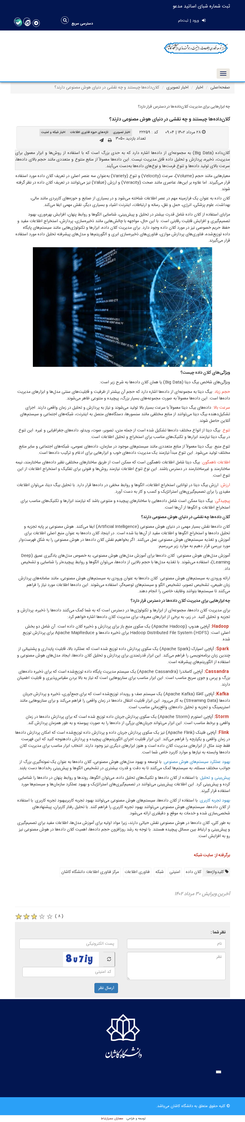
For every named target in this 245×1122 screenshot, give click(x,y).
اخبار (199, 87)
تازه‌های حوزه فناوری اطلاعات (89, 132)
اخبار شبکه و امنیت (53, 132)
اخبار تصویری (177, 87)
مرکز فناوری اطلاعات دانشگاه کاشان (90, 872)
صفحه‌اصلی (220, 87)
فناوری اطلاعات (137, 872)
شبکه (159, 872)
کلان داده (193, 872)
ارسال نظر (106, 988)
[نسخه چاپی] (110, 141)
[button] (82, 24)
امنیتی (174, 872)
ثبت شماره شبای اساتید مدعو (201, 6)
